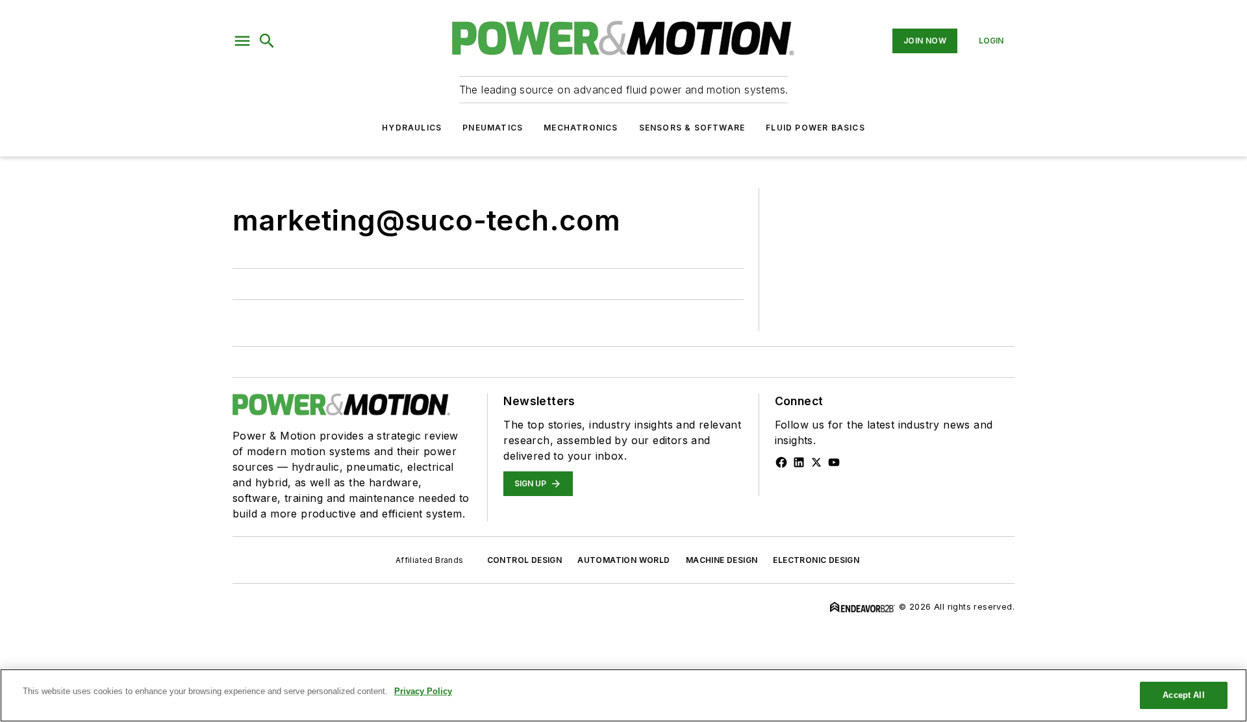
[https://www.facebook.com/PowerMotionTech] (781, 462)
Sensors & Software (692, 127)
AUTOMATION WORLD (623, 560)
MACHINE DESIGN (722, 560)
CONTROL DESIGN (524, 560)
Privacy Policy (423, 691)
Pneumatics (492, 127)
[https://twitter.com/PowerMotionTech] (816, 462)
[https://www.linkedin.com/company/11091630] (798, 462)
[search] (267, 41)
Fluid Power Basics (815, 127)
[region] (623, 695)
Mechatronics (581, 127)
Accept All (1183, 695)
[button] (242, 41)
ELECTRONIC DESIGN (816, 560)
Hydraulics (412, 127)
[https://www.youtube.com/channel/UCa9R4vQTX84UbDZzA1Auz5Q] (833, 462)
